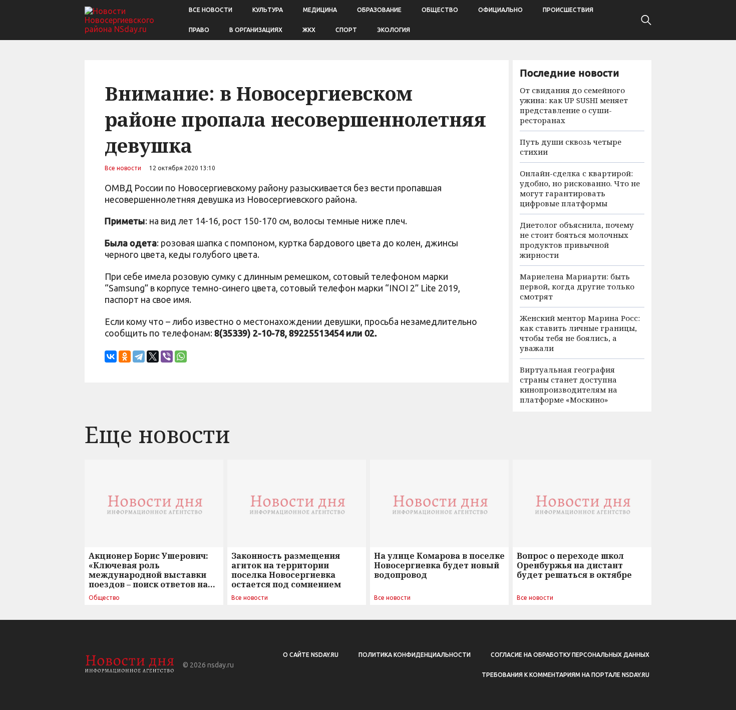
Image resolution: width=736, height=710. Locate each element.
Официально (500, 10)
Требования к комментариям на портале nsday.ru (565, 674)
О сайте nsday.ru (310, 654)
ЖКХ (308, 30)
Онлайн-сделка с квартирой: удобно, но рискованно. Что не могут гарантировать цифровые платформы (580, 188)
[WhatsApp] (181, 356)
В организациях (255, 30)
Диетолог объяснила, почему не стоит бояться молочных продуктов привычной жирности (577, 240)
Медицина (320, 10)
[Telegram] (139, 356)
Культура (267, 10)
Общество (440, 10)
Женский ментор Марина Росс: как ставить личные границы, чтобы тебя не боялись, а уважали (580, 333)
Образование (379, 10)
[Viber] (167, 356)
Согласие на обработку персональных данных (570, 654)
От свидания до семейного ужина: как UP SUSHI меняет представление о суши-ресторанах (574, 105)
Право (199, 30)
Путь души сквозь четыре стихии (570, 147)
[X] (153, 356)
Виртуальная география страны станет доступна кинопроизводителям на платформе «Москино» (568, 385)
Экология (393, 30)
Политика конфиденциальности (414, 654)
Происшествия (568, 10)
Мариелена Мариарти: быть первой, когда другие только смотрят (577, 286)
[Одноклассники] (125, 356)
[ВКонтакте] (111, 356)
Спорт (346, 30)
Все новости (210, 10)
